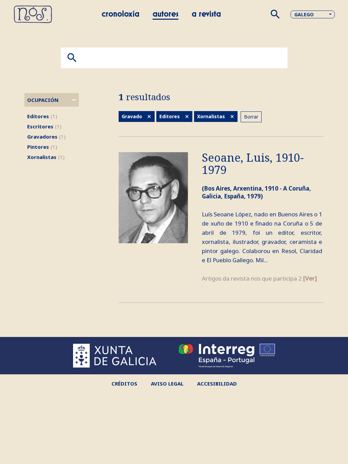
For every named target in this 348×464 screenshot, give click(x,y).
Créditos (124, 383)
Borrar (251, 116)
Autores (165, 14)
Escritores (44, 126)
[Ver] (310, 278)
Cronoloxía (120, 14)
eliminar (149, 116)
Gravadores (46, 136)
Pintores (42, 146)
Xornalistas (46, 157)
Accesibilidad (217, 383)
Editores (42, 116)
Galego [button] (304, 14)
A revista (206, 14)
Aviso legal (167, 383)
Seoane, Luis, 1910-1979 (253, 163)
